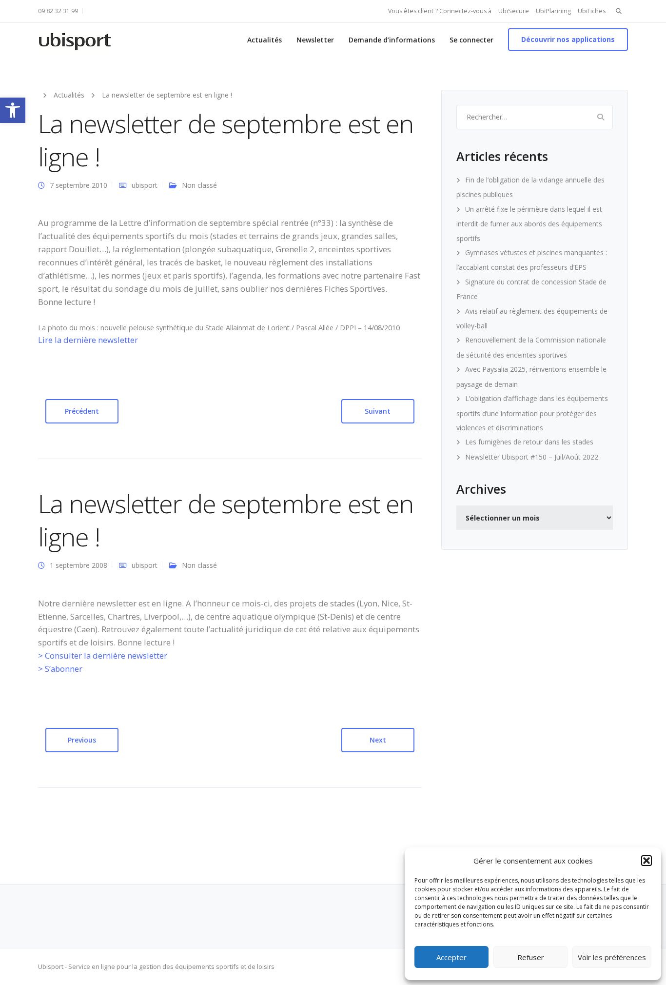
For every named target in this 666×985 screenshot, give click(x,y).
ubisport (144, 185)
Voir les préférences (612, 957)
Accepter (451, 957)
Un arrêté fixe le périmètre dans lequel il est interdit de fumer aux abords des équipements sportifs (529, 223)
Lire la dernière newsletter (88, 339)
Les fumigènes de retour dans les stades (529, 441)
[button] (12, 110)
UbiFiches (592, 11)
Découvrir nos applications (568, 39)
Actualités (264, 39)
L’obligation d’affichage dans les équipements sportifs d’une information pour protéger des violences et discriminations (532, 413)
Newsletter (315, 39)
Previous (82, 739)
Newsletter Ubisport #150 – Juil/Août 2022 (531, 457)
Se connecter (471, 39)
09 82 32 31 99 (58, 11)
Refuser (530, 957)
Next (378, 739)
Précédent (82, 411)
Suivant (378, 411)
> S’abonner (60, 668)
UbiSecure (513, 11)
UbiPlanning (553, 11)
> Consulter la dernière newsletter (102, 655)
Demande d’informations (392, 39)
